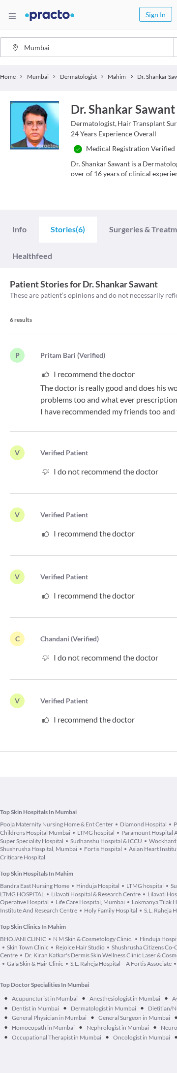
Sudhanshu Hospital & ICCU (106, 841)
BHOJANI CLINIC (23, 939)
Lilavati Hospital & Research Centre (96, 894)
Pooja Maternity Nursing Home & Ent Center (56, 824)
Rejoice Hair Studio (80, 947)
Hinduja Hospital (97, 885)
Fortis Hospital (103, 848)
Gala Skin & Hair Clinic (35, 963)
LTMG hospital (96, 832)
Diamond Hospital (143, 824)
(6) (68, 229)
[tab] (19, 229)
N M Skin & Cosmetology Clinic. (93, 939)
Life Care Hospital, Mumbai (90, 902)
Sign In (156, 14)
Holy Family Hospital (110, 910)
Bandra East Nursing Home (34, 885)
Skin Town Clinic (28, 947)
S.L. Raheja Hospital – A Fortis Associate (121, 963)
